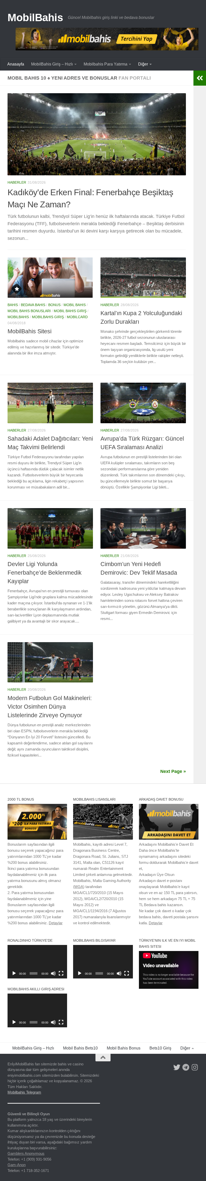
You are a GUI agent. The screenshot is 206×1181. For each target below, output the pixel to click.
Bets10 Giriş (160, 1048)
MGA (78, 886)
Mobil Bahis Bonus (123, 1048)
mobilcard (77, 317)
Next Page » (173, 771)
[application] (37, 961)
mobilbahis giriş (48, 317)
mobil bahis (75, 305)
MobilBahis (35, 17)
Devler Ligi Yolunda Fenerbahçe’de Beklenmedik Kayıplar (45, 572)
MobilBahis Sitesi (30, 331)
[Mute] (53, 973)
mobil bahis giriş (70, 311)
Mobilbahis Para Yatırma (105, 64)
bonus (54, 305)
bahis (13, 305)
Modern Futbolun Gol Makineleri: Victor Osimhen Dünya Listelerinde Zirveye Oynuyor (50, 706)
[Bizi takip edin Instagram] (194, 1067)
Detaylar (56, 923)
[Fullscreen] (61, 973)
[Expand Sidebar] (199, 78)
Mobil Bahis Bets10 (80, 1048)
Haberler (17, 182)
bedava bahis (33, 305)
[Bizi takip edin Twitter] (176, 1067)
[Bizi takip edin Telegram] (185, 1067)
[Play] (14, 973)
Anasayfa (15, 64)
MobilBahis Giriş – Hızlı (52, 64)
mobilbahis (18, 317)
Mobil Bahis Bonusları (29, 311)
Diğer (143, 64)
